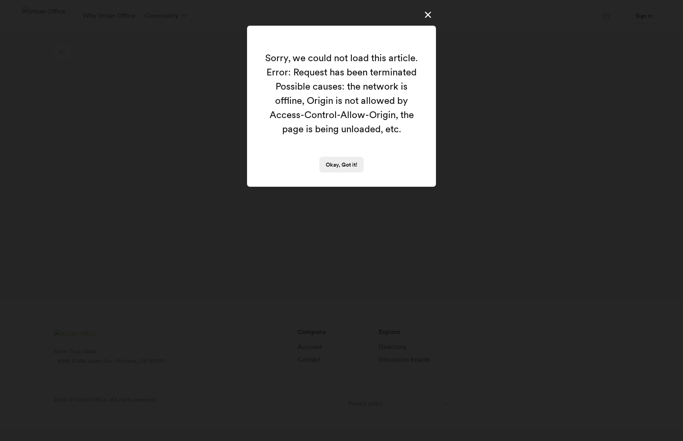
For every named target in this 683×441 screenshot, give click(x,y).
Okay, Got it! (341, 164)
